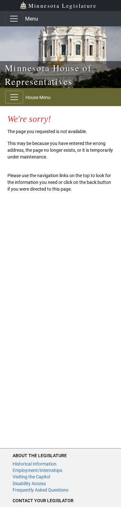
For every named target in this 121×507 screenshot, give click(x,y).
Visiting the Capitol (31, 476)
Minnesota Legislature (62, 5)
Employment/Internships (37, 470)
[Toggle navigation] (14, 18)
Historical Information (34, 463)
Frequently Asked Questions (40, 490)
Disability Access (29, 483)
